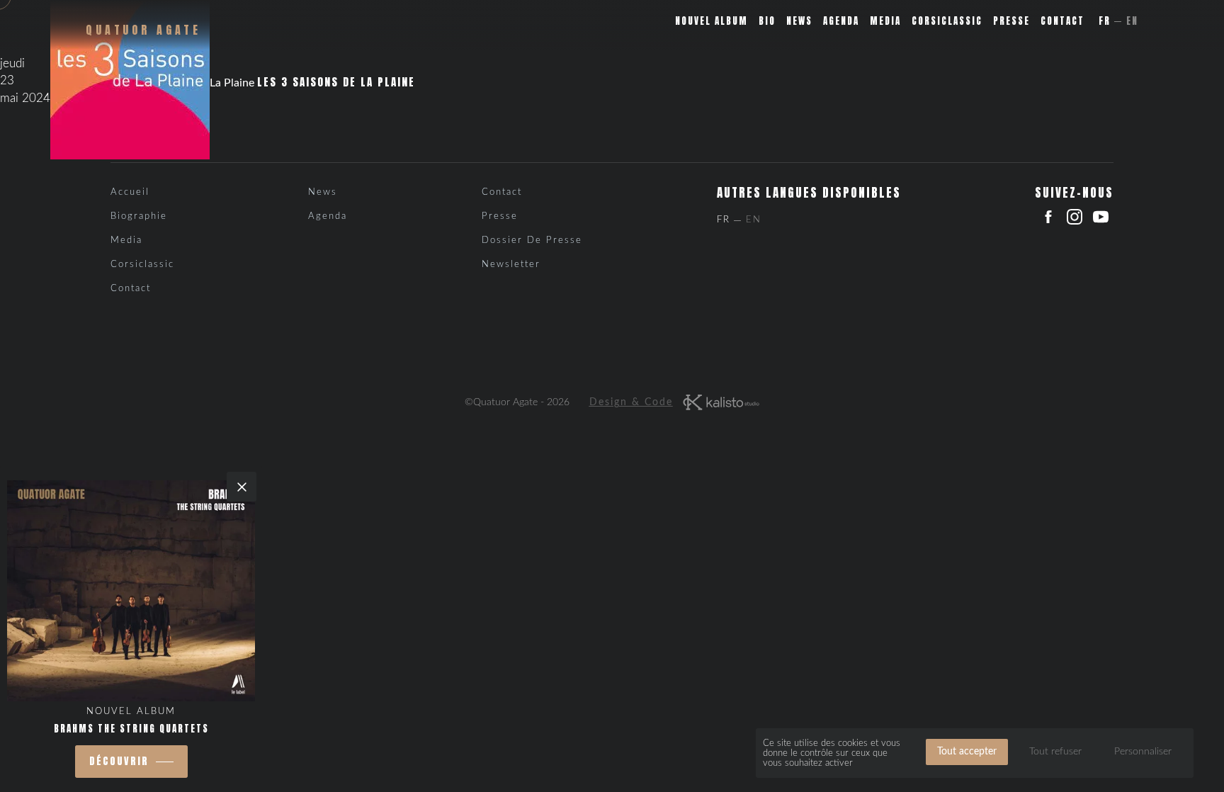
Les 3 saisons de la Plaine (336, 82)
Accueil (129, 192)
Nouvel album (711, 21)
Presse (1011, 21)
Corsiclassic (947, 21)
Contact (1062, 21)
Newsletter (511, 264)
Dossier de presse (532, 240)
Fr (1105, 21)
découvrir (119, 761)
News (799, 21)
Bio (767, 21)
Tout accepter (967, 752)
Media (885, 21)
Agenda (841, 21)
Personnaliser (1143, 752)
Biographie (138, 216)
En (1132, 21)
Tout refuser (1055, 752)
